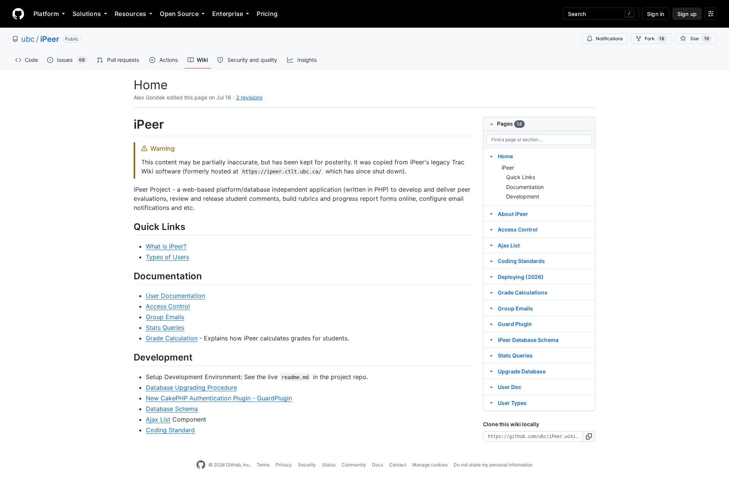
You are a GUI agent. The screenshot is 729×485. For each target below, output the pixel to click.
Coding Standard (170, 430)
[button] (589, 436)
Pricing (267, 13)
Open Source (179, 13)
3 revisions (249, 97)
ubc (28, 39)
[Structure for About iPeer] (491, 214)
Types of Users (167, 257)
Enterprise (227, 13)
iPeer (49, 39)
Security (307, 465)
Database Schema (172, 409)
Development (522, 196)
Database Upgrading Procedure (191, 387)
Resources (130, 13)
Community (354, 465)
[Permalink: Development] (128, 357)
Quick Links (520, 177)
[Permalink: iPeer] (128, 124)
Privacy (284, 465)
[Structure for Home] (491, 156)
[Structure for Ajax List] (491, 245)
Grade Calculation (171, 338)
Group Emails (165, 317)
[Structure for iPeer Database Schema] (491, 340)
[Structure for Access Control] (491, 229)
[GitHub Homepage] (200, 465)
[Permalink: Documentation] (128, 276)
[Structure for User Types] (491, 403)
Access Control (168, 306)
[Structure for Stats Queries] (491, 355)
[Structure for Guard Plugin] (491, 324)
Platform (46, 13)
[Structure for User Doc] (491, 387)
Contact (397, 465)
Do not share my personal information (493, 465)
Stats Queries (165, 327)
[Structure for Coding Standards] (491, 261)
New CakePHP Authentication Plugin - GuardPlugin (219, 398)
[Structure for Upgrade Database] (491, 371)
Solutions (87, 13)
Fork (654, 38)
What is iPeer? (166, 246)
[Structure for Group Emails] (491, 308)
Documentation (525, 187)
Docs (377, 465)
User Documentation (175, 295)
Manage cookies (430, 465)
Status (329, 465)
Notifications (609, 38)
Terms (263, 465)
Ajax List (158, 419)
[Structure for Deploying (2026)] (491, 277)
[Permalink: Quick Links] (128, 226)
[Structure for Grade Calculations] (491, 292)
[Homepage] (18, 14)
